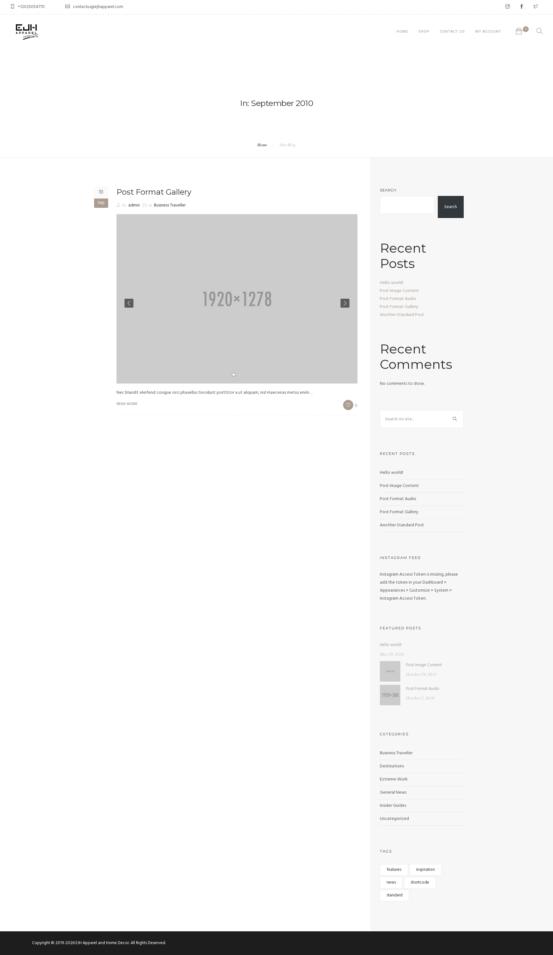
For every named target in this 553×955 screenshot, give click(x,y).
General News (393, 792)
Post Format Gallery (153, 192)
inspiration (425, 869)
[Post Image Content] (390, 671)
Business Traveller (170, 205)
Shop (423, 31)
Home (402, 31)
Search (388, 190)
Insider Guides (393, 805)
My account (488, 31)
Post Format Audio (398, 299)
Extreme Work (394, 779)
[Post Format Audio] (390, 695)
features (394, 869)
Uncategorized (394, 818)
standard (395, 895)
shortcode (420, 882)
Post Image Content (399, 291)
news (391, 882)
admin (134, 205)
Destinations (392, 766)
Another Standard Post (402, 315)
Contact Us (452, 31)
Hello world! (391, 283)
